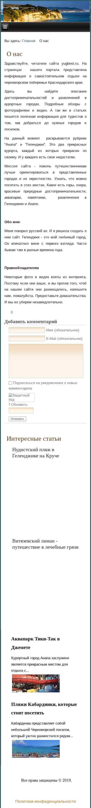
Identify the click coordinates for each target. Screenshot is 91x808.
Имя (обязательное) (62, 330)
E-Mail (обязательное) (64, 339)
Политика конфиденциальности (45, 801)
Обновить (19, 405)
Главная (28, 41)
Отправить (17, 418)
